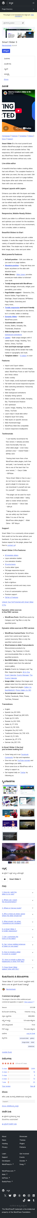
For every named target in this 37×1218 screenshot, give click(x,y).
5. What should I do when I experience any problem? (11, 922)
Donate (23, 1161)
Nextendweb (6, 45)
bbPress (6, 1178)
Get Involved (24, 1154)
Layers (7, 338)
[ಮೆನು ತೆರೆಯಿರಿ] (34, 3)
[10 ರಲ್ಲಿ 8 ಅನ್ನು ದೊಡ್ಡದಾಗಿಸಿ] (32, 822)
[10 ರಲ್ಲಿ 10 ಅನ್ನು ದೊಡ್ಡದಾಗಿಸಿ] (32, 846)
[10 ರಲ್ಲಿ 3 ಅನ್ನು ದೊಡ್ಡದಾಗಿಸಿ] (15, 799)
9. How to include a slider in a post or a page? (11, 953)
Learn (4, 1154)
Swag (23, 1164)
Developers (6, 1161)
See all (32, 1086)
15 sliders (23, 356)
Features (14, 136)
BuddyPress (7, 1182)
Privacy (4, 1147)
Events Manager (23, 675)
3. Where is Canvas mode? (11, 908)
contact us (11, 545)
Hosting (5, 1144)
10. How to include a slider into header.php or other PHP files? (13, 960)
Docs (4, 139)
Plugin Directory (7, 9)
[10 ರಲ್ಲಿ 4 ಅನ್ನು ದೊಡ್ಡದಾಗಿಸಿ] (32, 799)
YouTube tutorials (23, 760)
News (4, 1140)
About (4, 1136)
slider (32, 1042)
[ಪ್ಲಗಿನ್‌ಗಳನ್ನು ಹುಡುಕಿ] (23, 23)
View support (28, 1002)
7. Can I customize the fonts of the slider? (10, 938)
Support (10, 139)
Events (22, 1157)
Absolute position (12, 265)
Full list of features (11, 597)
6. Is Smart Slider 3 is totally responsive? (9, 930)
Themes (22, 1140)
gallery (32, 1038)
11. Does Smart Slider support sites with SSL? (10, 968)
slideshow (31, 1046)
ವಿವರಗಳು (7, 59)
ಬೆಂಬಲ (6, 79)
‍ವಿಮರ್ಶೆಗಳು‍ (7, 64)
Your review (6, 1086)
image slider (25, 1042)
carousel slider (24, 1038)
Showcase (23, 1136)
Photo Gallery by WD (23, 690)
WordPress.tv (8, 1164)
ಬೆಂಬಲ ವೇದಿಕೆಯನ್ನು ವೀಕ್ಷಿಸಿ (10, 1106)
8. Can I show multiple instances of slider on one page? (13, 945)
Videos (30, 136)
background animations (13, 335)
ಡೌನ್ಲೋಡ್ (6, 51)
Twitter (22, 772)
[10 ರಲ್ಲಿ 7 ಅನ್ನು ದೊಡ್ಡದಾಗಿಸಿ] (15, 822)
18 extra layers (10, 564)
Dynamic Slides (11, 317)
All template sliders (11, 555)
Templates (23, 136)
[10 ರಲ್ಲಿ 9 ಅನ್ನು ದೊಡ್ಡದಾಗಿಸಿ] (15, 834)
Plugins (22, 1144)
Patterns (23, 1147)
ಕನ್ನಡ (8, 1191)
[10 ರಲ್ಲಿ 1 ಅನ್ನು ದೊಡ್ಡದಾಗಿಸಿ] (15, 787)
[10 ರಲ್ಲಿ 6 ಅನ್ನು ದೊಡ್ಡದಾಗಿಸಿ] (32, 811)
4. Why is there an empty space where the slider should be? (13, 915)
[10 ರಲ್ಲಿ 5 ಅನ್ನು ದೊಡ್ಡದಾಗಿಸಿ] (15, 811)
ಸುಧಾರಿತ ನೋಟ (7, 1052)
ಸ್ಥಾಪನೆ (6, 69)
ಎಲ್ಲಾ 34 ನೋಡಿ (31, 1033)
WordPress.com (8, 1171)
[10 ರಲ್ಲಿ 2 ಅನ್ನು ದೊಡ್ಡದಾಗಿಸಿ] (32, 787)
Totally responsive (12, 308)
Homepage (6, 136)
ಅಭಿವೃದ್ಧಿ (6, 74)
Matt (4, 1174)
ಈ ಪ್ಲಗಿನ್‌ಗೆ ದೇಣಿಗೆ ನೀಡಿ (9, 1124)
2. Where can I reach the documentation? (9, 901)
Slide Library (20, 274)
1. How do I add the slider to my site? (9, 893)
